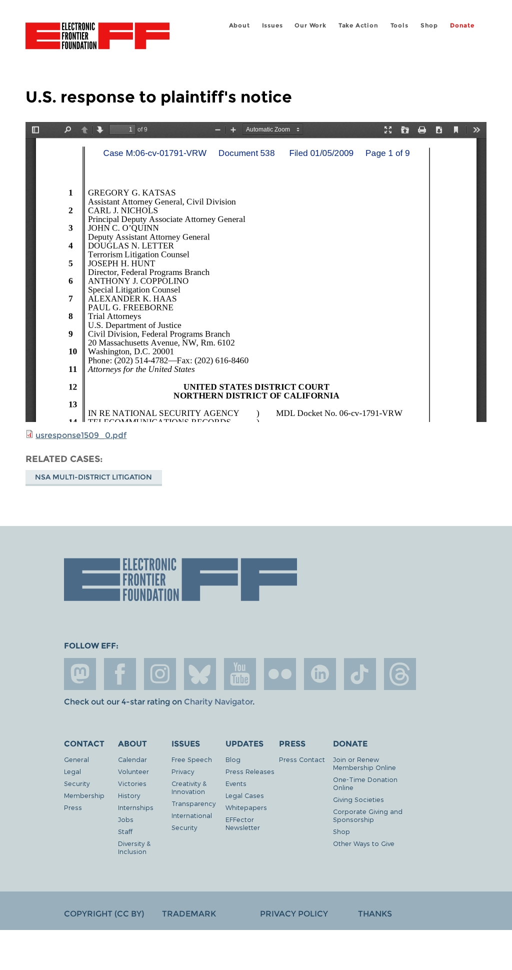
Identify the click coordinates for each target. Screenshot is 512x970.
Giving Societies (358, 799)
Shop (429, 25)
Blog (233, 759)
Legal (72, 771)
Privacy (183, 771)
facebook (120, 674)
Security (77, 783)
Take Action (358, 25)
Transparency (194, 803)
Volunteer (133, 771)
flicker (280, 674)
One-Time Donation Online (365, 783)
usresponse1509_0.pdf (81, 435)
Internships (136, 807)
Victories (132, 783)
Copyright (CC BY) (104, 913)
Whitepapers (246, 807)
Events (236, 783)
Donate (462, 25)
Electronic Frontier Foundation (98, 37)
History (129, 795)
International (192, 815)
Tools (399, 25)
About (239, 25)
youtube (240, 674)
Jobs (126, 819)
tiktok (360, 674)
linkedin (320, 674)
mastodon (80, 674)
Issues (272, 25)
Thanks (375, 913)
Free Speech (192, 759)
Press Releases (250, 771)
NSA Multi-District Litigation (93, 477)
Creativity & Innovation (189, 787)
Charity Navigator (218, 701)
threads (400, 674)
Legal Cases (245, 795)
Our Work (310, 25)
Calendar (132, 759)
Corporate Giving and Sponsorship (367, 815)
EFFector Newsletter (243, 823)
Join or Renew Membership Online (364, 763)
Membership (84, 795)
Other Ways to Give (363, 843)
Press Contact (302, 759)
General (76, 759)
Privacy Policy (294, 913)
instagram (160, 674)
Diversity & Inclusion (134, 847)
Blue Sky (200, 674)
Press (73, 807)
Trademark (189, 913)
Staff (125, 831)
